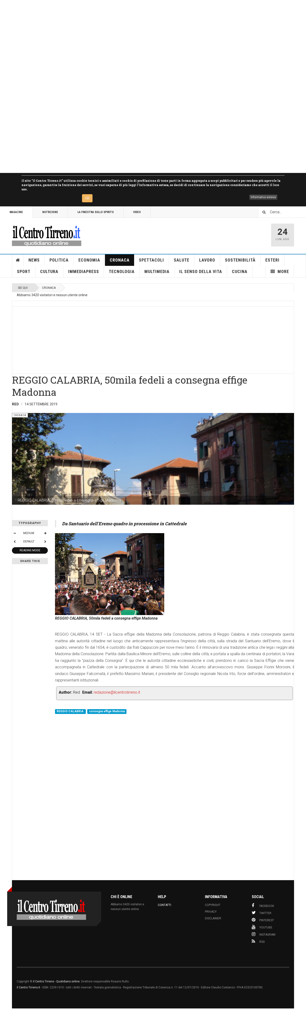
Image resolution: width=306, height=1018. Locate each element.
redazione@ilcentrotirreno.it (117, 692)
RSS (262, 941)
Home (18, 260)
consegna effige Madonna (107, 711)
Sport (23, 271)
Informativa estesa (263, 197)
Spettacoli (151, 260)
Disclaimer (213, 918)
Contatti (164, 905)
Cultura (49, 271)
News (34, 260)
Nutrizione (50, 212)
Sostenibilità (240, 260)
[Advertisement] (143, 86)
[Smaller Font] (14, 533)
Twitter (265, 913)
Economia (89, 260)
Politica (59, 260)
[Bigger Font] (45, 533)
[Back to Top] (4, 1013)
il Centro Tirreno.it (28, 987)
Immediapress (83, 271)
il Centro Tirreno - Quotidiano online (56, 981)
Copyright (212, 905)
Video (137, 212)
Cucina (239, 271)
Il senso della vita (200, 271)
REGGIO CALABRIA (70, 711)
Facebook (266, 906)
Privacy (211, 911)
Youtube (265, 927)
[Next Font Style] (45, 541)
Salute (181, 260)
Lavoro (207, 260)
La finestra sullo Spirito (95, 212)
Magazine (16, 212)
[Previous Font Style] (14, 541)
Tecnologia (122, 271)
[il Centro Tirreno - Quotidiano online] (46, 235)
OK (87, 198)
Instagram (267, 934)
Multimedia (156, 271)
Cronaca (120, 260)
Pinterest (266, 920)
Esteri (272, 260)
